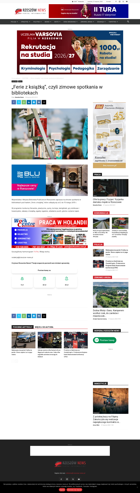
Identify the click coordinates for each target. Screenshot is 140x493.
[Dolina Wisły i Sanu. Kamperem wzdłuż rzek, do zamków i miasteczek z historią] (110, 295)
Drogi (95, 228)
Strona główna (16, 78)
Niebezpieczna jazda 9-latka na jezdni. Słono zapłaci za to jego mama (22, 352)
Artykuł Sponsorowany (100, 319)
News (20, 81)
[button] (128, 22)
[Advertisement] (49, 299)
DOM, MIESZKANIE (70, 22)
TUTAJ (36, 252)
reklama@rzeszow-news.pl (75, 473)
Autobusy (115, 228)
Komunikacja (101, 213)
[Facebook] (116, 1)
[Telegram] (34, 102)
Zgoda (62, 490)
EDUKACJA (100, 22)
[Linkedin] (29, 102)
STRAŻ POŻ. (24, 22)
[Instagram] (119, 1)
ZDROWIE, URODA (86, 22)
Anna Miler (96, 425)
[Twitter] (123, 1)
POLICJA (13, 22)
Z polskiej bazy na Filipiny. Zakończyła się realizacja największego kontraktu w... (106, 419)
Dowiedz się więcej (74, 490)
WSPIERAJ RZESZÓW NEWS (106, 331)
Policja (98, 244)
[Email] (44, 102)
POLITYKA (36, 22)
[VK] (39, 102)
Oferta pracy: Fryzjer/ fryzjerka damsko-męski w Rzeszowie (108, 200)
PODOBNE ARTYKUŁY (22, 327)
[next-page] (16, 361)
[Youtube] (126, 1)
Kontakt (108, 1)
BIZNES (47, 22)
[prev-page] (13, 361)
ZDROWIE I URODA (102, 277)
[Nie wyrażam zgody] (137, 487)
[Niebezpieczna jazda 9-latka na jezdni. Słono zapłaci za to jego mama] (23, 340)
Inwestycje (96, 413)
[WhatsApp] (24, 102)
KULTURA (25, 78)
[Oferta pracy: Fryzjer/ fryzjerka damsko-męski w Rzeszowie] (110, 188)
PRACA (97, 174)
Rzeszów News (19, 97)
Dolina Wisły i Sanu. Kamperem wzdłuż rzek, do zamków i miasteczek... (108, 313)
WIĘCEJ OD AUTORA (44, 327)
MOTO (56, 22)
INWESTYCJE (100, 383)
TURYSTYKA (112, 22)
